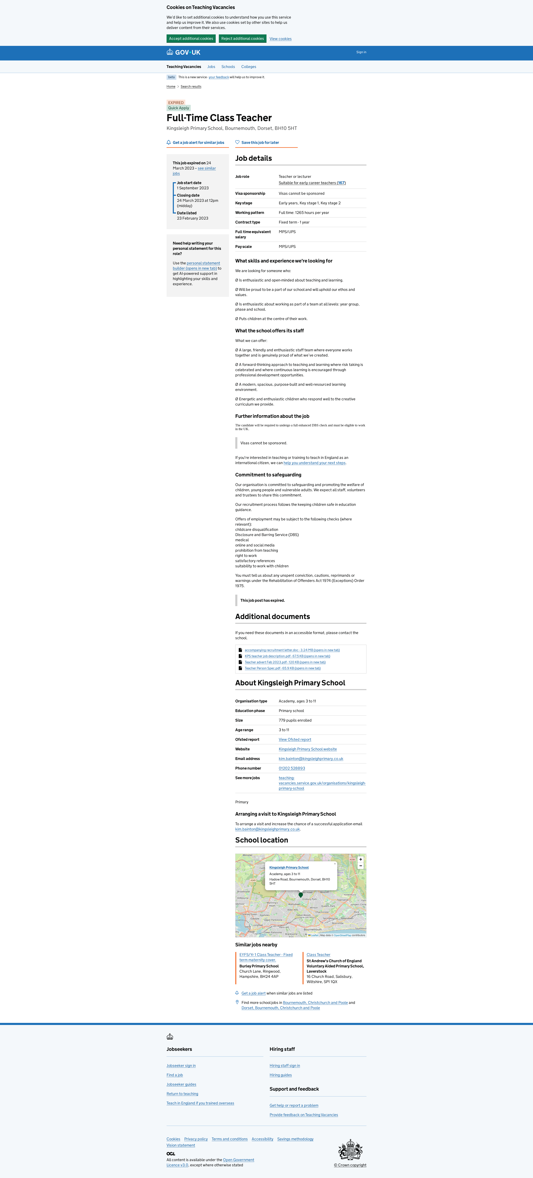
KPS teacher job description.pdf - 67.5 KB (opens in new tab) (287, 656)
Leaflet (314, 935)
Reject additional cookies (242, 38)
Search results (191, 86)
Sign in (361, 52)
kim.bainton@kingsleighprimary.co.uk (311, 758)
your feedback (219, 77)
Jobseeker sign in (181, 1065)
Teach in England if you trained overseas (200, 1103)
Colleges (248, 66)
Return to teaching (182, 1093)
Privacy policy (196, 1139)
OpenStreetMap (342, 935)
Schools (228, 66)
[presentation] (300, 895)
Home (171, 86)
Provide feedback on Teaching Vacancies (304, 1114)
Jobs (211, 66)
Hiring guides (281, 1075)
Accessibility (262, 1139)
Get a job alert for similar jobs (198, 142)
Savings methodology (295, 1139)
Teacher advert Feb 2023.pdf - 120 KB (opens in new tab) (285, 662)
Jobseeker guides (181, 1084)
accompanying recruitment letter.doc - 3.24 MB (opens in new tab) (292, 650)
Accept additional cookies (191, 38)
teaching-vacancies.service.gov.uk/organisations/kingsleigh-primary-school (322, 783)
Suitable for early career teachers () (312, 182)
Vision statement (181, 1145)
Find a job (175, 1075)
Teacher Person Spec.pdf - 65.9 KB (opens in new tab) (283, 668)
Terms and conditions (230, 1139)
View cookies (281, 39)
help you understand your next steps (315, 462)
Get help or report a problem (294, 1105)
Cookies (173, 1139)
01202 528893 (292, 768)
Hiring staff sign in (285, 1065)
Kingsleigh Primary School (289, 867)
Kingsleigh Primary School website (308, 749)
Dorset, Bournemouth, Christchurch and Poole (281, 1007)
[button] (301, 895)
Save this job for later (260, 142)
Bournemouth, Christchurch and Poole (315, 1002)
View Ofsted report (295, 739)
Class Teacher (318, 954)
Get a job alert (254, 993)
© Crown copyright (350, 1165)
